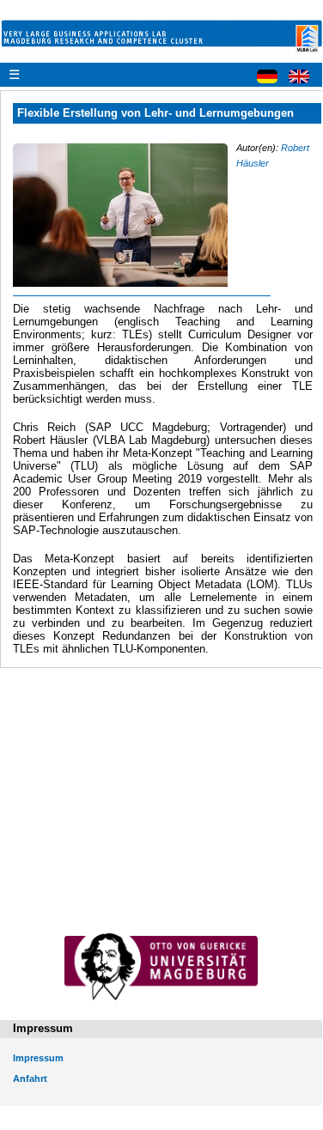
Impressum (38, 1058)
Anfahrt (30, 1078)
